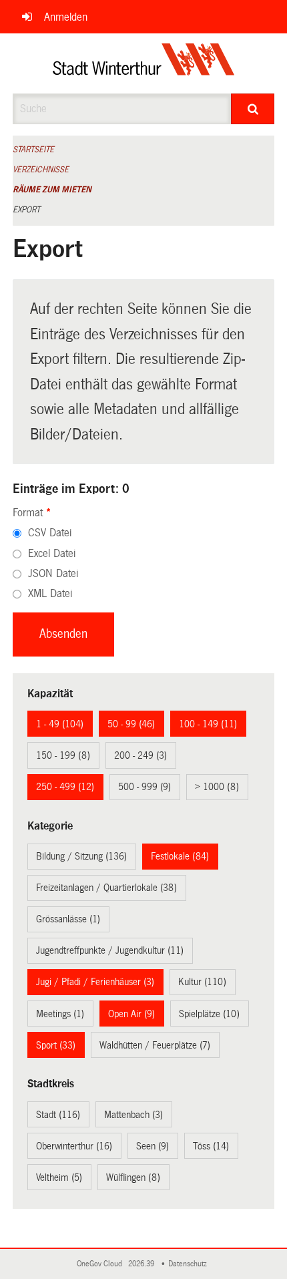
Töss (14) (211, 1146)
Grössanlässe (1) (68, 919)
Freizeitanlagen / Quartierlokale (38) (106, 887)
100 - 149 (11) (208, 724)
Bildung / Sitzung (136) (81, 856)
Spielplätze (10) (209, 1014)
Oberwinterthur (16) (74, 1146)
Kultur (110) (202, 981)
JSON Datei (53, 573)
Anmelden (65, 17)
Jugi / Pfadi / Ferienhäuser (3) (95, 981)
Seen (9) (152, 1146)
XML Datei (50, 593)
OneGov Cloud (101, 1264)
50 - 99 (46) (131, 724)
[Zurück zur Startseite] (144, 63)
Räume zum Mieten (52, 189)
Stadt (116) (58, 1114)
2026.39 (142, 1264)
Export (26, 209)
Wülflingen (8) (133, 1177)
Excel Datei (51, 553)
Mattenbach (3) (133, 1114)
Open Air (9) (131, 1014)
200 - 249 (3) (140, 755)
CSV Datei (49, 532)
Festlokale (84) (180, 856)
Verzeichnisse (41, 169)
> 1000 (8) (217, 786)
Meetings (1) (60, 1014)
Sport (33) (55, 1045)
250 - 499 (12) (65, 786)
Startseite (33, 149)
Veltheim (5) (59, 1177)
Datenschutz (189, 1264)
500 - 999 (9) (144, 786)
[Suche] (252, 109)
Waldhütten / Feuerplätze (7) (154, 1045)
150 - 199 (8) (63, 755)
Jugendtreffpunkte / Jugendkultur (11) (110, 950)
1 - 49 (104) (59, 724)
